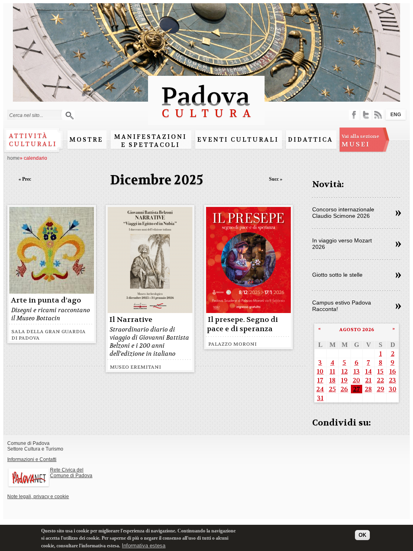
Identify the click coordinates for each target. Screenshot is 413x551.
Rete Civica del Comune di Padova (71, 472)
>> (398, 213)
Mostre (86, 140)
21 (368, 380)
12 (344, 371)
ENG (395, 114)
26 (344, 389)
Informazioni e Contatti (31, 459)
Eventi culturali (238, 140)
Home (13, 158)
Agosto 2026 (356, 329)
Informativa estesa (143, 546)
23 (392, 380)
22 (380, 380)
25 (332, 389)
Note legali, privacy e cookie (38, 496)
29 (380, 389)
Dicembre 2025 (156, 180)
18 (332, 380)
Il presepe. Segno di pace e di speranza (242, 324)
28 (368, 389)
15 (380, 371)
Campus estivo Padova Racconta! (341, 305)
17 (320, 380)
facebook (354, 115)
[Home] (206, 121)
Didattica (310, 140)
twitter (366, 115)
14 (368, 371)
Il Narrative (130, 319)
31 (320, 398)
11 (332, 371)
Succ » (275, 179)
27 (356, 389)
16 (392, 371)
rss (378, 115)
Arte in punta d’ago (46, 300)
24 (320, 389)
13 (356, 371)
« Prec (25, 179)
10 (320, 371)
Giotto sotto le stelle (337, 274)
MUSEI (360, 140)
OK (362, 535)
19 (344, 380)
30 (392, 389)
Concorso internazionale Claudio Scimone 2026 (343, 212)
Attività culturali (33, 140)
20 (356, 380)
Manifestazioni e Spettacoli (150, 141)
